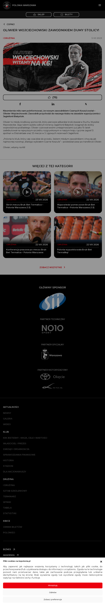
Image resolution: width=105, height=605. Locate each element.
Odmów (52, 592)
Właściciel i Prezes (14, 443)
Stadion (8, 466)
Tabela (7, 508)
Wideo (7, 424)
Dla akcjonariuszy (14, 471)
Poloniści (9, 532)
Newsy (7, 413)
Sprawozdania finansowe (19, 455)
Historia (8, 460)
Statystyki (9, 513)
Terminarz (9, 496)
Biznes (7, 549)
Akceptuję (52, 585)
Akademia (9, 555)
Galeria (7, 418)
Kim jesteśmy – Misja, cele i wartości (25, 438)
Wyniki (7, 502)
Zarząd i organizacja (16, 449)
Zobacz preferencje (53, 599)
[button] (101, 561)
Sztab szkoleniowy (15, 491)
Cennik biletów (12, 527)
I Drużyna (9, 485)
